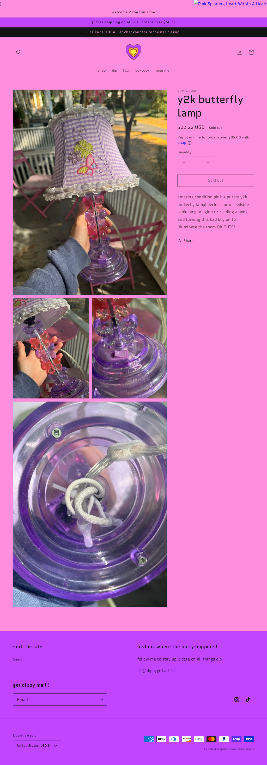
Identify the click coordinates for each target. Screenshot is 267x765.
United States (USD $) (33, 745)
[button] (19, 52)
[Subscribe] (101, 699)
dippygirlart (221, 749)
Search (19, 659)
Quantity (184, 152)
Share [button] (188, 240)
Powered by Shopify (241, 749)
